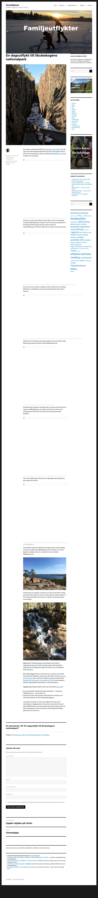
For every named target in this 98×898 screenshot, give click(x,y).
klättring (79, 229)
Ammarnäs (73, 215)
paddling (80, 237)
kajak (73, 229)
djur (86, 216)
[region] (49, 32)
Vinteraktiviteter (76, 127)
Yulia (73, 129)
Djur (73, 108)
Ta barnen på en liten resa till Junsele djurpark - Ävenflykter (31, 735)
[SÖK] (90, 71)
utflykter (78, 251)
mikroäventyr (76, 235)
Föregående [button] (8, 31)
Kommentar (10, 756)
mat (89, 232)
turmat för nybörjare (83, 248)
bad (76, 215)
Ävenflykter (12, 5)
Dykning (74, 109)
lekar (80, 232)
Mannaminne (27, 680)
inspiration (85, 227)
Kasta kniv (74, 195)
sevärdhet (87, 240)
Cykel (73, 106)
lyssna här (59, 687)
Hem (55, 5)
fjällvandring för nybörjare (79, 224)
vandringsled (85, 258)
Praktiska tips (75, 119)
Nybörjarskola (72, 5)
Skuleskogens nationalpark (52, 149)
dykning (89, 215)
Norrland (13, 155)
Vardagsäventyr (10, 159)
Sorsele (84, 242)
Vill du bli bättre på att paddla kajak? (81, 179)
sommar (78, 242)
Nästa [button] (90, 31)
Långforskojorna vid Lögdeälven (80, 194)
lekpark (85, 232)
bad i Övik (50, 680)
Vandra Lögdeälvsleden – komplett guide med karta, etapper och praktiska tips (82, 184)
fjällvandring (84, 222)
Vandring (11, 157)
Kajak (73, 111)
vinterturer (88, 260)
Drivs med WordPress (18, 879)
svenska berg (87, 246)
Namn (8, 779)
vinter (82, 260)
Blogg (82, 5)
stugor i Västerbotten (77, 246)
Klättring (74, 113)
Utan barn (74, 122)
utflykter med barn (10, 162)
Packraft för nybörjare (77, 181)
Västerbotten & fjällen (78, 267)
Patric (73, 118)
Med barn (8, 155)
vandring (8, 164)
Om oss (90, 5)
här (36, 665)
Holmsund (75, 227)
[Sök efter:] (80, 71)
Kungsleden (86, 229)
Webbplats (9, 794)
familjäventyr (74, 222)
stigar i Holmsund (76, 244)
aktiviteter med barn (79, 213)
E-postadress (11, 786)
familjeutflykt (9, 161)
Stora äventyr (75, 121)
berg (79, 216)
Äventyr (61, 5)
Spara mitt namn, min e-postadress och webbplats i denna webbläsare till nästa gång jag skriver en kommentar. (36, 802)
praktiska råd (77, 240)
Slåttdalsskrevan (58, 153)
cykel (83, 215)
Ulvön (41, 680)
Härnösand (35, 680)
